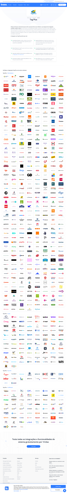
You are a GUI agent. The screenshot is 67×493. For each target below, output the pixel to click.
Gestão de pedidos (6, 463)
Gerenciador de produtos (7, 467)
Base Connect (5, 480)
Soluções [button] (14, 4)
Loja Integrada (19, 467)
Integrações (20, 4)
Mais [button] (28, 4)
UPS (18, 474)
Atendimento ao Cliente (7, 471)
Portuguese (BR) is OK (60, 1)
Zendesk (18, 478)
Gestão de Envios (6, 476)
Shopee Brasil (19, 463)
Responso (19, 476)
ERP (3, 474)
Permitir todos (58, 486)
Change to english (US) (49, 1)
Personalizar (57, 489)
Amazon (18, 461)
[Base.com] (4, 5)
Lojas (9, 313)
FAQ (36, 465)
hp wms (9, 370)
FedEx (18, 472)
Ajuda (36, 463)
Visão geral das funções (7, 461)
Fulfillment (10, 387)
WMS (4, 472)
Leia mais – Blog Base (53, 479)
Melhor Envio (19, 471)
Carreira (36, 471)
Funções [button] (9, 4)
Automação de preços (6, 469)
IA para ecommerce (6, 482)
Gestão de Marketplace (7, 465)
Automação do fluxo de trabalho (8, 478)
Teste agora (61, 4)
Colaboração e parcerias (39, 469)
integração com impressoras (18, 54)
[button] (45, 5)
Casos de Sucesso (38, 467)
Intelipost (18, 469)
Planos (25, 4)
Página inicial (29, 17)
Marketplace (10, 73)
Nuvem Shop (19, 465)
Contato (36, 461)
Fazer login (54, 4)
